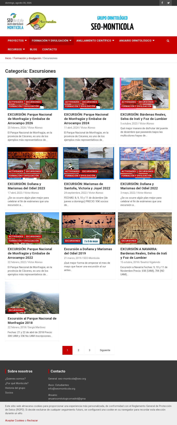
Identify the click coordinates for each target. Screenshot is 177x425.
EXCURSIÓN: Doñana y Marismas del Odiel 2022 (139, 186)
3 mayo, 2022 (127, 192)
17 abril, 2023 (15, 192)
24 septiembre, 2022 (75, 192)
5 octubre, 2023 (128, 123)
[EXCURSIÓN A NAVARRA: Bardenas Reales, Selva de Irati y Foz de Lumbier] (145, 228)
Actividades (16, 102)
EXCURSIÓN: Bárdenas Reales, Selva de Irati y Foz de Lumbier (143, 116)
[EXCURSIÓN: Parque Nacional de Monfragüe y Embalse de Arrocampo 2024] (88, 94)
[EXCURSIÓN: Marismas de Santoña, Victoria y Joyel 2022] (88, 163)
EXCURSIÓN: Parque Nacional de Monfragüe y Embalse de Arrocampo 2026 (30, 118)
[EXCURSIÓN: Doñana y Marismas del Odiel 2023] (32, 163)
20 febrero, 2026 (17, 127)
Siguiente (105, 350)
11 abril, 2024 (71, 127)
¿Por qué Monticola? (17, 383)
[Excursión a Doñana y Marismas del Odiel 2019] (88, 228)
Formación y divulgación (50, 40)
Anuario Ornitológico (135, 40)
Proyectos (16, 40)
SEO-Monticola (91, 258)
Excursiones (33, 102)
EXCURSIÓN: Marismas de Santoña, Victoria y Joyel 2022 (87, 186)
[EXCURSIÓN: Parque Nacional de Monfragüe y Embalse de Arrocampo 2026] (32, 94)
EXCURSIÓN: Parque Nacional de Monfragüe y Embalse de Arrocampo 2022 (30, 253)
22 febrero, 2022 (17, 262)
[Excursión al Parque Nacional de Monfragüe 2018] (32, 297)
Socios (9, 392)
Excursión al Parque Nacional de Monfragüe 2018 (32, 320)
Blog (33, 49)
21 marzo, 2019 (72, 258)
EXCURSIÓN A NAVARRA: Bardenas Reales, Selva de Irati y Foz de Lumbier (143, 253)
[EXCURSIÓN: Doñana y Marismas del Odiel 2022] (145, 163)
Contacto (49, 49)
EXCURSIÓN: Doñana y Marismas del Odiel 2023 (26, 186)
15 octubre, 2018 (129, 262)
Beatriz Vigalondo (150, 262)
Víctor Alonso (35, 127)
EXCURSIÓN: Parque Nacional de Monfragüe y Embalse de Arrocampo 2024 (86, 118)
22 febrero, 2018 (17, 327)
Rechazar (32, 420)
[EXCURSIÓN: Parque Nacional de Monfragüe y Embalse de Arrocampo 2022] (32, 228)
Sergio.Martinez (36, 327)
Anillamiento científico (93, 40)
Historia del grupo (15, 388)
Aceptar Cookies (14, 420)
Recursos (15, 49)
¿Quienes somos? (15, 378)
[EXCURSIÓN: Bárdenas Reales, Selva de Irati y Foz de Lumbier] (145, 94)
